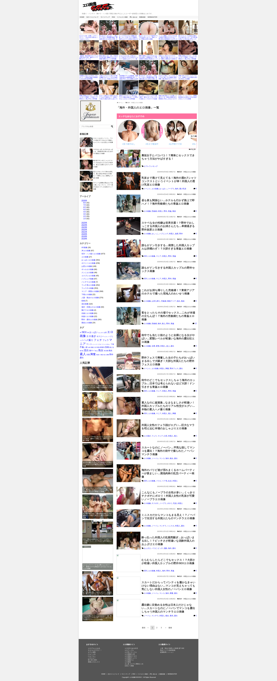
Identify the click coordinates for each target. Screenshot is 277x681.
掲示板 (81, 350)
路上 (163, 323)
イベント (147, 189)
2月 (84, 216)
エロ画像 (155, 189)
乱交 (170, 481)
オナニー (100, 336)
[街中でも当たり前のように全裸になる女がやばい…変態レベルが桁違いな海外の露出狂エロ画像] (128, 338)
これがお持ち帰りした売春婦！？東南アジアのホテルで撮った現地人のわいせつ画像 (168, 292)
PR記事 (193, 149)
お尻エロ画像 (86, 266)
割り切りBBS (92, 660)
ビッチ (160, 548)
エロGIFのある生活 (131, 648)
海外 (176, 189)
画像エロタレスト (94, 662)
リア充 (164, 481)
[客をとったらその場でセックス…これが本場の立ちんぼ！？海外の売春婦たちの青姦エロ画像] (128, 316)
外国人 (160, 211)
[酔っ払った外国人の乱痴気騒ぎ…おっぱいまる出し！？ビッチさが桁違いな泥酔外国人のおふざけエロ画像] (128, 541)
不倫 (82, 347)
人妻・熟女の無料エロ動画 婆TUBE (172, 648)
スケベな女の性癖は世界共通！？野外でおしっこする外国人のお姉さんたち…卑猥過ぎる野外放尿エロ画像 (168, 226)
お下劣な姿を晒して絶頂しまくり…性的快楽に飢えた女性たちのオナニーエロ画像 (97, 593)
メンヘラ (94, 344)
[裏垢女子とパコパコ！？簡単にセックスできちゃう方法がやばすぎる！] (128, 158)
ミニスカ (170, 526)
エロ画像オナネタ (131, 656)
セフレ (106, 336)
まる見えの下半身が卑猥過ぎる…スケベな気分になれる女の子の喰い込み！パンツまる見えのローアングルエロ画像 (97, 413)
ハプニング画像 (87, 279)
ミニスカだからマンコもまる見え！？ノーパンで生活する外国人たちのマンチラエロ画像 (168, 516)
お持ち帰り (156, 301)
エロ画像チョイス (131, 658)
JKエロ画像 (85, 251)
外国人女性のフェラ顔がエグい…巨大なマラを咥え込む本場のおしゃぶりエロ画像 (168, 427)
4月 (84, 212)
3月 (84, 214)
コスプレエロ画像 (88, 276)
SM (88, 332)
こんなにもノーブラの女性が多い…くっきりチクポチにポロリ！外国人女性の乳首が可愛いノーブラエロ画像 (168, 496)
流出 (178, 301)
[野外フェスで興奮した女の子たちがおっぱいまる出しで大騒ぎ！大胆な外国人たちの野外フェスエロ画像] (128, 361)
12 (196, 323)
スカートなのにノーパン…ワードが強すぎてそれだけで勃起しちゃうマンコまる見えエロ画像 (103, 140)
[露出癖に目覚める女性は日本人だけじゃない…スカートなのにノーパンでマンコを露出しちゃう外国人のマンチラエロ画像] (128, 608)
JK (80, 332)
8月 (84, 203)
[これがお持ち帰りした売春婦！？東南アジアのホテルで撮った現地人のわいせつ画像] (128, 293)
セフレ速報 (92, 652)
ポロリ (169, 503)
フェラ (154, 436)
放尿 (176, 234)
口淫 (165, 436)
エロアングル (129, 650)
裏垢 (102, 354)
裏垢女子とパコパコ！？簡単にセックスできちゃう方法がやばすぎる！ (168, 157)
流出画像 (84, 304)
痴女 (171, 458)
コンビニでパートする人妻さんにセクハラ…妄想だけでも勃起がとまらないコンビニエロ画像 (97, 566)
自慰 (88, 354)
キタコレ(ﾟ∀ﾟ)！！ (95, 650)
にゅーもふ (92, 656)
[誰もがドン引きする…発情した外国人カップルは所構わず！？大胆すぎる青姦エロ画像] (128, 248)
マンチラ (162, 526)
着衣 (171, 616)
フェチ (98, 339)
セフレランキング (151, 166)
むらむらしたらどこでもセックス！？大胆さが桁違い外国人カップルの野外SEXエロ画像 (168, 561)
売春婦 (154, 211)
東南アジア (171, 301)
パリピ (158, 481)
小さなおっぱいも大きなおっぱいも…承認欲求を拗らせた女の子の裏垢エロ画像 (103, 151)
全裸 (153, 346)
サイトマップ (105, 17)
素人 (170, 413)
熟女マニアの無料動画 (167, 650)
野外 (165, 211)
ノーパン (155, 458)
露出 (172, 346)
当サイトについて (92, 17)
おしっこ (155, 234)
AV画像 (84, 247)
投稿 (83, 301)
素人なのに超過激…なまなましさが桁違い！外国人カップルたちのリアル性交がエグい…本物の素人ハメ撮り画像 (168, 406)
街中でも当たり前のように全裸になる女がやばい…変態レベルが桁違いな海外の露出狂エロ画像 (168, 338)
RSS (113, 17)
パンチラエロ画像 (88, 282)
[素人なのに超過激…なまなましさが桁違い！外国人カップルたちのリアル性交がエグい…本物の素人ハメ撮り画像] (128, 406)
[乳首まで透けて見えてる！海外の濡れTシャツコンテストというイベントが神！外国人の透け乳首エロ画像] (128, 181)
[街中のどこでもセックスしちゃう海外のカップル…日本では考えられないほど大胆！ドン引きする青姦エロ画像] (128, 383)
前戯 (92, 347)
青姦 (170, 211)
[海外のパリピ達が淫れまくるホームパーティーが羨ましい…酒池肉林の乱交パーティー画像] (128, 473)
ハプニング (163, 234)
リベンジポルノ (105, 344)
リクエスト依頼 (122, 17)
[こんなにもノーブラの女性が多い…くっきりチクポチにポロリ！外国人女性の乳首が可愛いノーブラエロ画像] (128, 496)
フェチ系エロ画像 (88, 285)
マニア (158, 256)
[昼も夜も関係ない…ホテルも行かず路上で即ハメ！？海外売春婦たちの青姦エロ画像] (128, 203)
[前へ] (148, 628)
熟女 (100, 350)
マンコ (162, 458)
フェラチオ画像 (87, 288)
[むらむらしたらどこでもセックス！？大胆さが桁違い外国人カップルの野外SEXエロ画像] (128, 563)
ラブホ (99, 344)
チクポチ (155, 503)
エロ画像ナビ (129, 660)
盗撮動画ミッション (167, 652)
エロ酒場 (128, 662)
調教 (107, 354)
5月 (84, 209)
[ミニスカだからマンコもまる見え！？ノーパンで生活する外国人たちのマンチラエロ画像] (128, 518)
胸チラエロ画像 (87, 310)
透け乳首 (182, 189)
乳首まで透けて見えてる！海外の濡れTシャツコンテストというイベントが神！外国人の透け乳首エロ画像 (169, 181)
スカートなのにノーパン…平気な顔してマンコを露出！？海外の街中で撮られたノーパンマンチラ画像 (168, 451)
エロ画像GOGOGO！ (136, 677)
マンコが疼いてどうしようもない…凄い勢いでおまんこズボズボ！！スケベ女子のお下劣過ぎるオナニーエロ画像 (97, 617)
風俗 (174, 211)
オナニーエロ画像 (88, 263)
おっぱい (162, 189)
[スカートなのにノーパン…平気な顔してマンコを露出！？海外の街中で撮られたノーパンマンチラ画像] (128, 451)
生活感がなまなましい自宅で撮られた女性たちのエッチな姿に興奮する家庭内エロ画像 (97, 387)
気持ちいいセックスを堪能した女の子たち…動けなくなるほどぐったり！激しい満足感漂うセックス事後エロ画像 (97, 490)
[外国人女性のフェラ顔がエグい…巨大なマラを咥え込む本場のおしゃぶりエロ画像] (128, 428)
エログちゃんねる (94, 648)
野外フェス (174, 368)
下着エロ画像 (86, 294)
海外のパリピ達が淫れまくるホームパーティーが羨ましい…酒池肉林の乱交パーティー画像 (168, 473)
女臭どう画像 (129, 666)
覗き (105, 354)
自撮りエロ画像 (87, 313)
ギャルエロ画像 (87, 269)
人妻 (86, 347)
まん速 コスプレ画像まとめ (134, 664)
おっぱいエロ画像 (88, 260)
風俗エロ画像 (86, 323)
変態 (157, 346)
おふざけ (147, 548)
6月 (84, 207)
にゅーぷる (92, 654)
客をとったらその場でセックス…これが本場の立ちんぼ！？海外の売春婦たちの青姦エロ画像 (168, 316)
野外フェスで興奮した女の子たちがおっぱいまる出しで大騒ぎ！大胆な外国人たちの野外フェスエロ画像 (168, 361)
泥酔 (165, 548)
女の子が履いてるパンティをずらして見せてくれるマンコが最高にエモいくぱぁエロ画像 (97, 464)
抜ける (111, 347)
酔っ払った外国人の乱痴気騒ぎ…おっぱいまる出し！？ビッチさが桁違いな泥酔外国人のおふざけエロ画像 (168, 541)
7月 (84, 205)
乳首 (175, 503)
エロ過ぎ (147, 436)
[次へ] (166, 628)
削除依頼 (142, 17)
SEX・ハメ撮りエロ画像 (91, 254)
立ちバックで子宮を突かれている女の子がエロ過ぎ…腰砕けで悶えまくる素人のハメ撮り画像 (97, 438)
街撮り (98, 354)
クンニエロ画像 (87, 272)
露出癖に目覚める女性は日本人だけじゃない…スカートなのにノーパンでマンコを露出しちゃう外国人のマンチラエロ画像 (168, 608)
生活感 (106, 350)
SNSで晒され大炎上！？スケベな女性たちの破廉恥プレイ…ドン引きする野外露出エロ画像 (97, 541)
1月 (84, 219)
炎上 (168, 346)
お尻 (105, 332)
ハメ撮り (88, 340)
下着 (112, 344)
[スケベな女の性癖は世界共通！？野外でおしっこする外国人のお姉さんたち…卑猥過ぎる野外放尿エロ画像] (128, 226)
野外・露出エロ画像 (89, 319)
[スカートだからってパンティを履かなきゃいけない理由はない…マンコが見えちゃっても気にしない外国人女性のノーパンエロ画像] (128, 585)
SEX (145, 256)
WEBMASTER (152, 17)
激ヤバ (92, 351)
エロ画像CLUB (130, 654)
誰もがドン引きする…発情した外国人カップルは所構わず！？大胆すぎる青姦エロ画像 (168, 247)
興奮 (167, 368)
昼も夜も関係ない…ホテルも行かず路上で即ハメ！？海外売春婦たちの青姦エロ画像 (168, 202)
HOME (82, 17)
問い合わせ (133, 17)
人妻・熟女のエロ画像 (90, 298)
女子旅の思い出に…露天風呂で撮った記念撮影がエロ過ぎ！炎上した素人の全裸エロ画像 (97, 515)
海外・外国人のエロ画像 (187, 172)
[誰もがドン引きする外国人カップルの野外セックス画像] (128, 271)
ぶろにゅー (92, 658)
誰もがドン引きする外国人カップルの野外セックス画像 (168, 269)
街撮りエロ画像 (87, 316)
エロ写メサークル (131, 652)
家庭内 (102, 347)
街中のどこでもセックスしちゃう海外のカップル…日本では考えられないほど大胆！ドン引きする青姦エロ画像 (168, 383)
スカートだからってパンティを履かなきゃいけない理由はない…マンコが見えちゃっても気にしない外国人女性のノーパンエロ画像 (168, 585)
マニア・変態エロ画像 (90, 291)
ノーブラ (170, 189)
